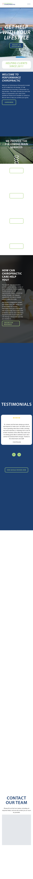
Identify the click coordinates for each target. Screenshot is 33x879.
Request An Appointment (16, 45)
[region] (16, 436)
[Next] (19, 454)
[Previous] (14, 454)
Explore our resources (8, 323)
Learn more (9, 102)
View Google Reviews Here (16, 470)
